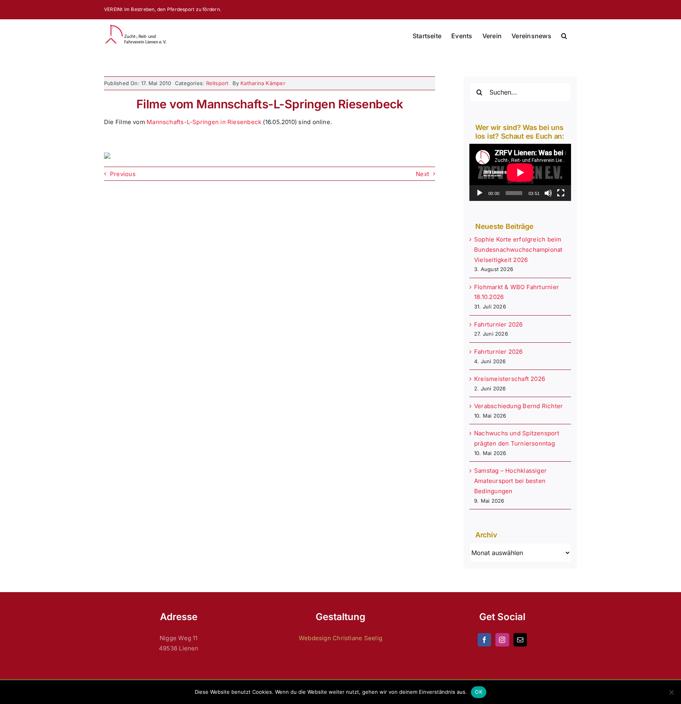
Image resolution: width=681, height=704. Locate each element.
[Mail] (520, 639)
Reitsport (217, 83)
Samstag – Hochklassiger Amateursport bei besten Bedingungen (510, 481)
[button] (564, 35)
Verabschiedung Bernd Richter (518, 406)
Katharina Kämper (262, 83)
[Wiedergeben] (480, 193)
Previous (123, 174)
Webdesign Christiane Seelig (340, 638)
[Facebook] (484, 639)
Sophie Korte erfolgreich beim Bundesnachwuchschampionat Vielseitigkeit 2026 (518, 250)
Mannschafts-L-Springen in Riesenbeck (204, 122)
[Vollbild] (561, 193)
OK (478, 692)
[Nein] (671, 692)
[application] (520, 172)
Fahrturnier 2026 (498, 324)
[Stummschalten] (548, 193)
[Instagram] (502, 639)
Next (422, 174)
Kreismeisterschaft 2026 (509, 379)
